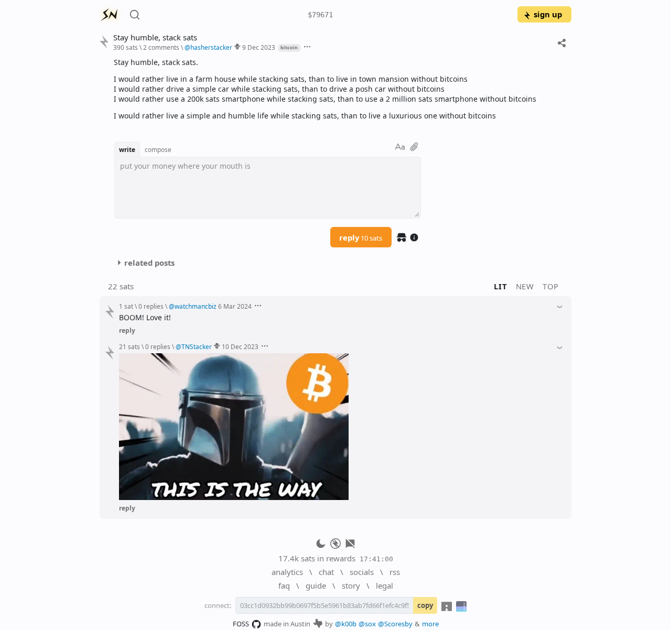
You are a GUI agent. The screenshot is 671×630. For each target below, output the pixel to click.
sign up (548, 14)
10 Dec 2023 (240, 346)
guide (316, 585)
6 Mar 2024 (235, 306)
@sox (367, 623)
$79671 (320, 14)
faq (284, 585)
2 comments (161, 47)
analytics (287, 572)
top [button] (551, 286)
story (351, 585)
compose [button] (158, 149)
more (430, 623)
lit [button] (500, 286)
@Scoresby (395, 623)
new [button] (525, 286)
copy (425, 605)
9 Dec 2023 (258, 47)
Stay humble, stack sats (155, 37)
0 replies (151, 306)
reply (360, 237)
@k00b (345, 623)
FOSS (241, 623)
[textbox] (339, 89)
